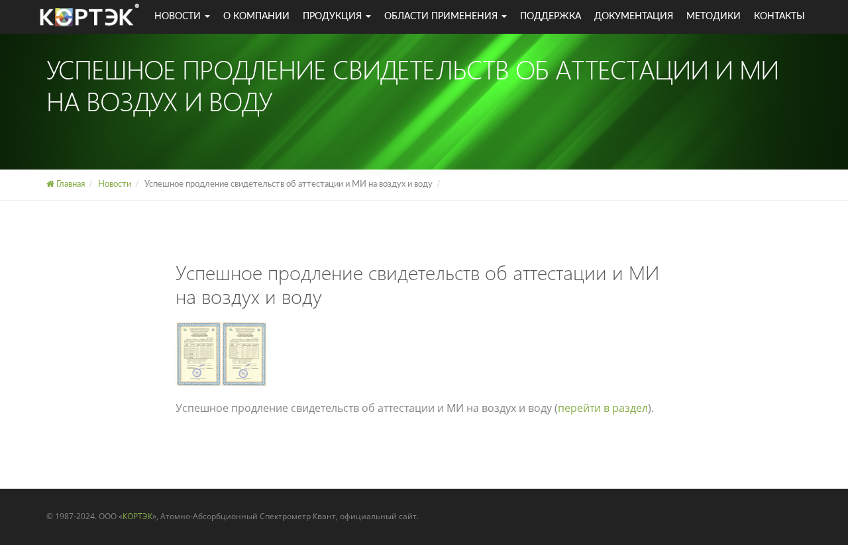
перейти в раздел (603, 408)
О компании (256, 16)
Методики (713, 16)
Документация (633, 16)
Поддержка (550, 16)
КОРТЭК (137, 516)
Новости (178, 16)
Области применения (442, 16)
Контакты (779, 16)
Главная (69, 184)
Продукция (333, 16)
